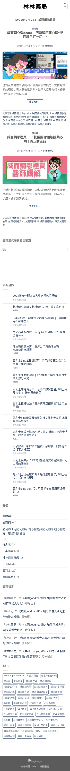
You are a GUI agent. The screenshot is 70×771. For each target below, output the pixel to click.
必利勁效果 (35, 703)
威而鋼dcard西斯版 (53, 120)
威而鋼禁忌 (23, 697)
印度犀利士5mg (49, 675)
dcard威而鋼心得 (58, 113)
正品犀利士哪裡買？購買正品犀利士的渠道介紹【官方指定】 (40, 448)
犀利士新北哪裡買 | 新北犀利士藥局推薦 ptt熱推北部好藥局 (40, 377)
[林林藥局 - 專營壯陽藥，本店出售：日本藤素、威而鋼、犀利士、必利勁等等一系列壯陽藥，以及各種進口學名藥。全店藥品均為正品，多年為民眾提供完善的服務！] (35, 6)
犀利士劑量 (9, 725)
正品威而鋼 (58, 714)
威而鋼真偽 (9, 697)
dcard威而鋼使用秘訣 (37, 113)
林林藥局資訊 (11, 557)
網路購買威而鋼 (11, 730)
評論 (15, 311)
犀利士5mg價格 (35, 719)
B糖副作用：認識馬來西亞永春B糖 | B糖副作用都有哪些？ (40, 320)
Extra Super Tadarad (14, 675)
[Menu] (5, 6)
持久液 (7, 544)
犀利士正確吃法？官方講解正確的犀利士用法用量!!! (40, 405)
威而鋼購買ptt (47, 221)
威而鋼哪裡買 (41, 686)
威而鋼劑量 (25, 686)
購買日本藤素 (24, 736)
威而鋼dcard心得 (16, 120)
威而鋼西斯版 (44, 123)
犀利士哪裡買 (24, 725)
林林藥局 (49, 46)
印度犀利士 (32, 675)
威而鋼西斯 (31, 123)
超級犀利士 (39, 736)
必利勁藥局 (49, 703)
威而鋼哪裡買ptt (16, 221)
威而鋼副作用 (10, 686)
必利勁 (7, 703)
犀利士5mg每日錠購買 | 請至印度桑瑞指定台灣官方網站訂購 (39, 362)
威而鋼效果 (23, 692)
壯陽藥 (7, 516)
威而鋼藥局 (37, 697)
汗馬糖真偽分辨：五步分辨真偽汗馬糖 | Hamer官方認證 (36, 348)
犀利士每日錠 (57, 725)
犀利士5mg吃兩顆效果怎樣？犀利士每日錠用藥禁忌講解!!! (40, 419)
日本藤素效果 (10, 714)
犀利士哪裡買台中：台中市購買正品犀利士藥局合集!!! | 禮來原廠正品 (40, 391)
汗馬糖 (7, 564)
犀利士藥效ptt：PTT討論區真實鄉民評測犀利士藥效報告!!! (40, 462)
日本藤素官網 (55, 708)
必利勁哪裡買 (20, 703)
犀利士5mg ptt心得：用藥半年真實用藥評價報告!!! (39, 490)
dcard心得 (7, 116)
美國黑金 (8, 577)
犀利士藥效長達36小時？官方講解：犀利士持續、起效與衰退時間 (40, 433)
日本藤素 (8, 551)
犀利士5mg (18, 719)
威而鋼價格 (45, 681)
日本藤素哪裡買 (37, 708)
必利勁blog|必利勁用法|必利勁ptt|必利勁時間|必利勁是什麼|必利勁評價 (34, 531)
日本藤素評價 (43, 714)
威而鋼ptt (49, 218)
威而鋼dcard (20, 116)
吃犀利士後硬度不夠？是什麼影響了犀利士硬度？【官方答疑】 (40, 476)
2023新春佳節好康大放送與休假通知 (35, 295)
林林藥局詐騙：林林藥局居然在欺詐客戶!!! (38, 306)
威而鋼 (35, 29)
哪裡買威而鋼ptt (35, 218)
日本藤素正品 (26, 714)
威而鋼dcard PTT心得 (38, 116)
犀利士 (7, 570)
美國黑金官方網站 (31, 730)
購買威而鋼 (9, 736)
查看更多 (34, 102)
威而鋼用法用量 (40, 692)
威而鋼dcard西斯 (34, 120)
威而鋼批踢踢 (17, 123)
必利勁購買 (9, 708)
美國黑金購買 (49, 730)
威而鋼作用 (31, 681)
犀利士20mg (52, 719)
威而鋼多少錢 (57, 686)
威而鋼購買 (51, 697)
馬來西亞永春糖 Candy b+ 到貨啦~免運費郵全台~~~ (39, 334)
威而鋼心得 (9, 692)
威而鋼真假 (56, 692)
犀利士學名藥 (41, 725)
